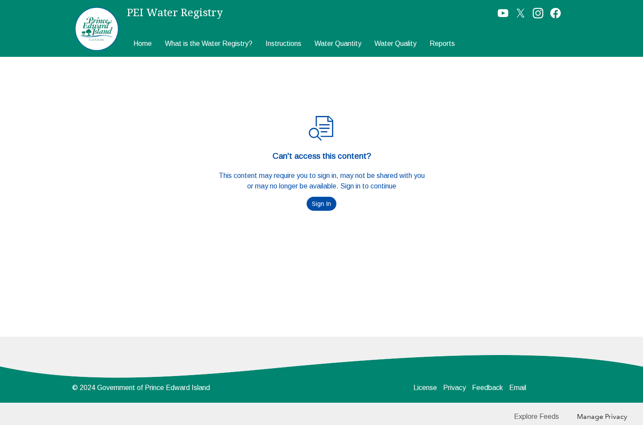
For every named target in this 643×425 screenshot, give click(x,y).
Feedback (487, 387)
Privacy (454, 387)
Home (142, 43)
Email (517, 387)
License (425, 387)
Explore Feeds (536, 416)
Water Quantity (338, 43)
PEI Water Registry (175, 13)
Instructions (283, 43)
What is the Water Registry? (208, 43)
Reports (442, 43)
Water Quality (395, 43)
